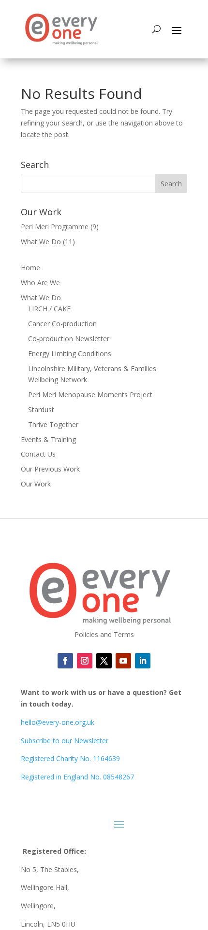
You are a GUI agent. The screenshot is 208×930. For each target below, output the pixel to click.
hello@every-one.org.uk (57, 722)
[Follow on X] (104, 660)
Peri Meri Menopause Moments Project (90, 394)
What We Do (41, 241)
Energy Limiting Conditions (69, 353)
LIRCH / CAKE (49, 308)
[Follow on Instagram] (84, 660)
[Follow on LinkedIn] (123, 660)
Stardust (41, 409)
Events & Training (48, 439)
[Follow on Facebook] (65, 660)
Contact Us (38, 453)
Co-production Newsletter (68, 338)
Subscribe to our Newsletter (64, 740)
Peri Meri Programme (55, 226)
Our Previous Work (50, 468)
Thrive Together (53, 424)
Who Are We (40, 282)
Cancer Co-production (62, 323)
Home (30, 267)
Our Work (36, 483)
